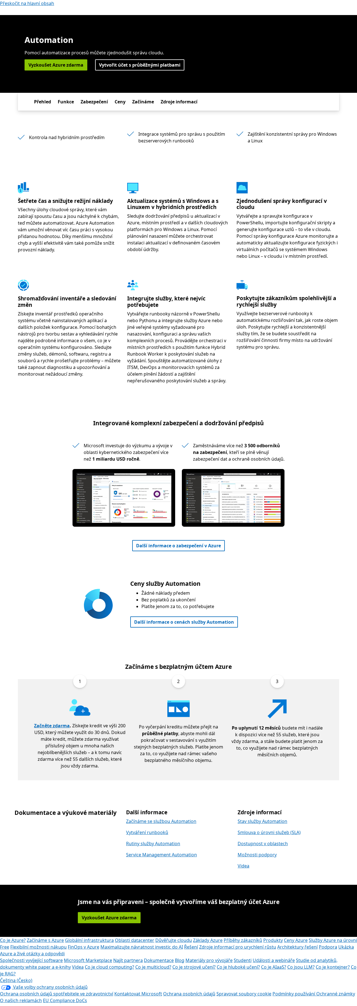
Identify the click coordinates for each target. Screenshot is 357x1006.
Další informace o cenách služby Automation (184, 622)
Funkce (66, 101)
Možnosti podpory (257, 855)
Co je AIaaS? (273, 967)
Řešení (191, 947)
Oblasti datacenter (134, 940)
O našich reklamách (21, 1000)
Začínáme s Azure (45, 940)
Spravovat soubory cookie (243, 994)
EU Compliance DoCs (65, 1000)
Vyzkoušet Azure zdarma (55, 65)
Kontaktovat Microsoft (138, 994)
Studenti (243, 960)
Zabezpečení (94, 101)
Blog (179, 960)
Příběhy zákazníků (243, 940)
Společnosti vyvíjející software (31, 960)
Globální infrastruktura (89, 940)
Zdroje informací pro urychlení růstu (237, 947)
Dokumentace (159, 960)
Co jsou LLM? (301, 967)
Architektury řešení (297, 947)
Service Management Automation (161, 855)
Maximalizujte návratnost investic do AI (141, 947)
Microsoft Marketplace (88, 960)
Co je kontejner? (333, 967)
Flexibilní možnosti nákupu (38, 947)
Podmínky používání (294, 994)
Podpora (328, 947)
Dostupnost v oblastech (263, 843)
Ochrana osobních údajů (189, 994)
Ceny (120, 101)
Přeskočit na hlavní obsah (27, 3)
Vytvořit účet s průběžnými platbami (139, 65)
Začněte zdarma (52, 726)
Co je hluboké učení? (238, 967)
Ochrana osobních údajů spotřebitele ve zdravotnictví (56, 994)
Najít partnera (128, 960)
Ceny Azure (296, 940)
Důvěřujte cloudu (173, 940)
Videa (243, 866)
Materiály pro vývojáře (209, 960)
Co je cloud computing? (109, 967)
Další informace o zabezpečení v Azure (178, 546)
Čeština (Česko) (16, 980)
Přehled (42, 101)
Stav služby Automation (262, 821)
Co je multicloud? (153, 967)
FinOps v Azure (83, 947)
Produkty (273, 940)
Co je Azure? (13, 940)
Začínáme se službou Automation (161, 821)
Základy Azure (208, 940)
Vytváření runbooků (147, 832)
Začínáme (143, 101)
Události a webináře (274, 960)
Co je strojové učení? (194, 967)
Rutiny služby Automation (153, 843)
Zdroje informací (179, 101)
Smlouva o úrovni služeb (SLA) (269, 832)
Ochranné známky (335, 994)
